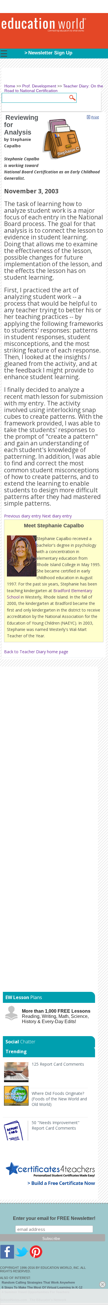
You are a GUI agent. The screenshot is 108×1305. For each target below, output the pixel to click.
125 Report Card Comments (58, 1064)
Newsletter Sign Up (50, 53)
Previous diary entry (22, 516)
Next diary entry (57, 516)
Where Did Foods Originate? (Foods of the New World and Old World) (59, 1099)
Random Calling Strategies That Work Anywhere (38, 1282)
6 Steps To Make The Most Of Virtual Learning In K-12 (42, 1287)
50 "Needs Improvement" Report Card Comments (55, 1125)
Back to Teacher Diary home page (36, 651)
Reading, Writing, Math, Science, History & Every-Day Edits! (56, 1016)
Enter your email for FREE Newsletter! (54, 1218)
